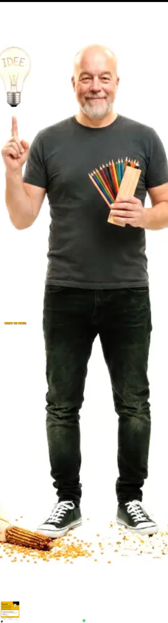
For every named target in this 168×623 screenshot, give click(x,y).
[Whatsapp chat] (84, 620)
